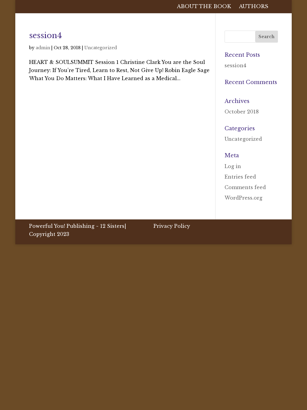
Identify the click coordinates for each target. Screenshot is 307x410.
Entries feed (240, 177)
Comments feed (245, 187)
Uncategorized (100, 47)
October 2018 (242, 112)
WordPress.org (243, 198)
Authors (253, 7)
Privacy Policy (172, 226)
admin (43, 47)
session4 (45, 35)
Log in (233, 166)
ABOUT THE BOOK (204, 7)
